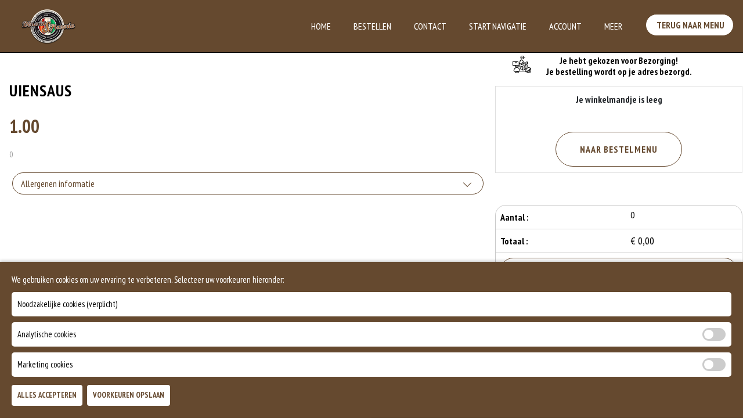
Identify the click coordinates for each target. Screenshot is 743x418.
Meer (613, 26)
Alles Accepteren (47, 396)
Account (565, 26)
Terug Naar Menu (689, 25)
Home (321, 26)
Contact (430, 26)
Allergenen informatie (58, 183)
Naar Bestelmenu (619, 149)
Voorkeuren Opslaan (128, 396)
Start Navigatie (497, 26)
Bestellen (372, 26)
